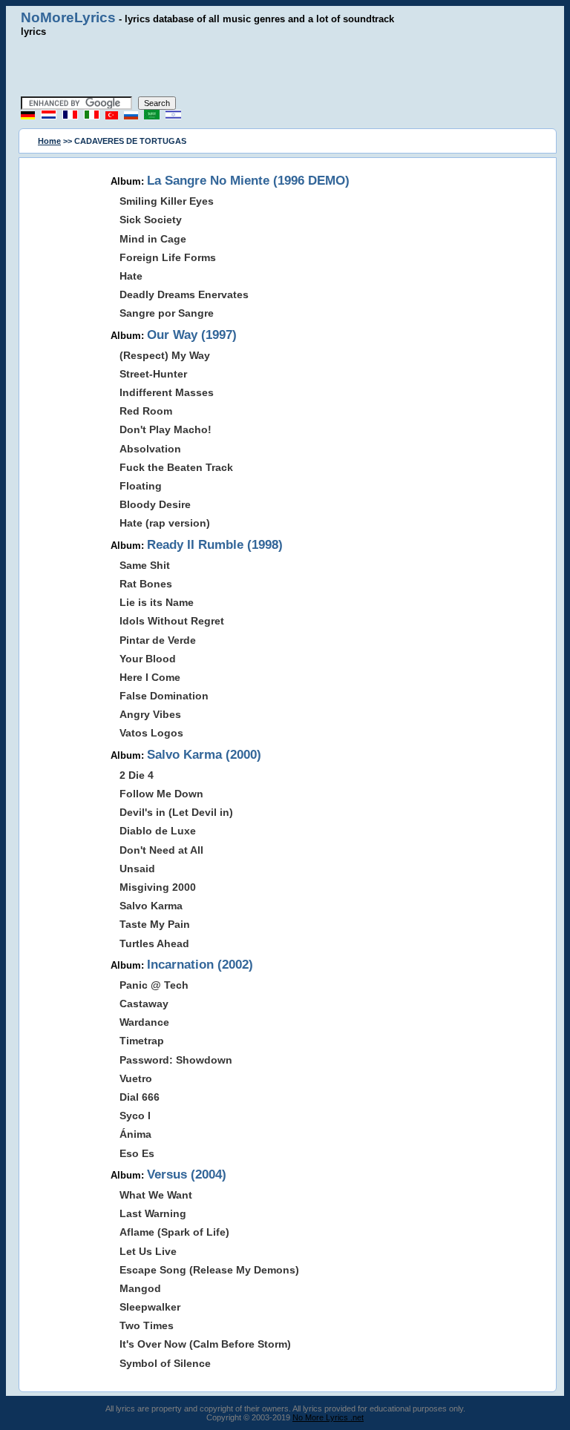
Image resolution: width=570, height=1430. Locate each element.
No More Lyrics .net (328, 1417)
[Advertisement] (285, 67)
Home (49, 140)
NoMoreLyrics (68, 17)
